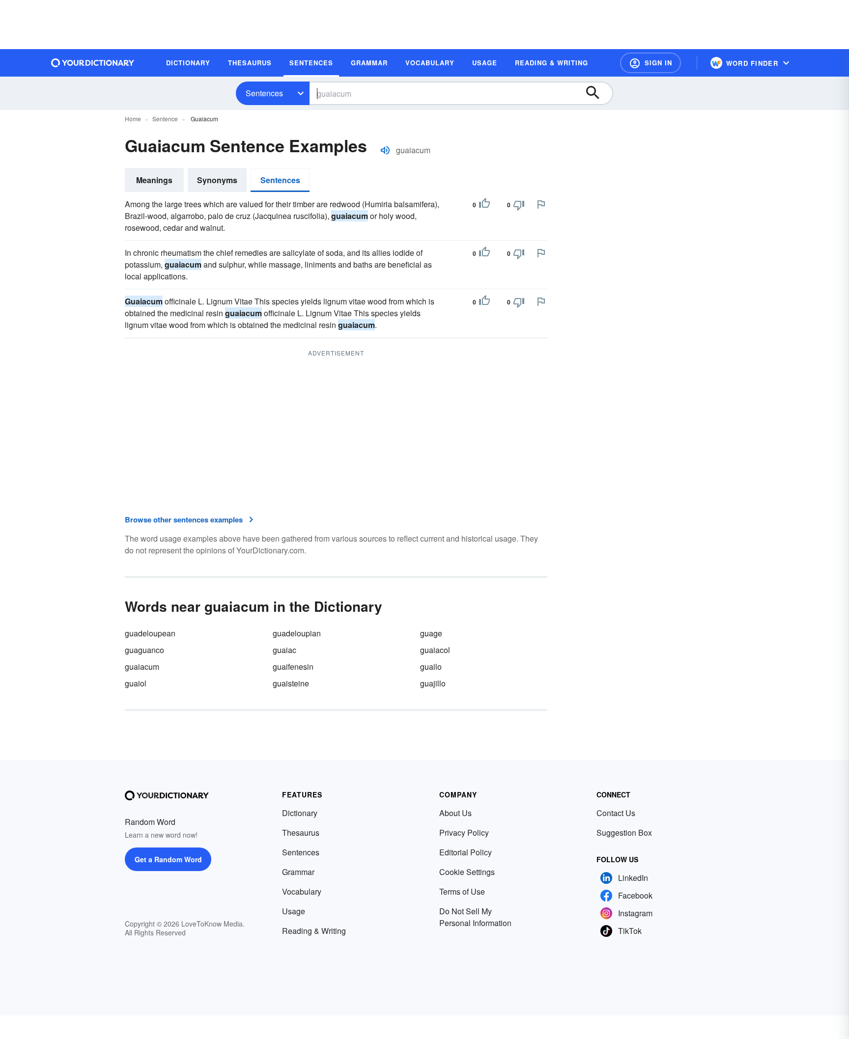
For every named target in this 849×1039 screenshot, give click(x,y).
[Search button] (597, 93)
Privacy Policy (464, 832)
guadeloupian (297, 633)
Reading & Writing (314, 930)
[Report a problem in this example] (541, 204)
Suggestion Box (624, 832)
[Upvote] (484, 204)
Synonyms (217, 180)
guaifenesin (293, 666)
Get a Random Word (168, 859)
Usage (293, 911)
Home (133, 118)
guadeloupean (150, 633)
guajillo (433, 683)
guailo (431, 666)
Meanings (154, 180)
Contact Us (615, 813)
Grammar (298, 871)
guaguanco (144, 650)
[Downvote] (519, 204)
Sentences (264, 93)
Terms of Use (462, 891)
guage (431, 633)
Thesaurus (300, 832)
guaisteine (291, 683)
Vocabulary (301, 891)
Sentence (165, 118)
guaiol (135, 683)
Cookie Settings (467, 871)
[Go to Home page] (93, 62)
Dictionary (299, 813)
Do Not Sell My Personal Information (475, 917)
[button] (650, 63)
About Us (455, 813)
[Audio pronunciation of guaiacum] (385, 150)
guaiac (284, 650)
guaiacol (435, 650)
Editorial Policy (465, 852)
